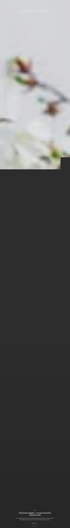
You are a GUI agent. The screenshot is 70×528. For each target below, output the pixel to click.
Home (19, 11)
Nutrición (29, 11)
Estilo (41, 11)
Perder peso (35, 11)
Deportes (46, 11)
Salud (51, 11)
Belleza (24, 11)
